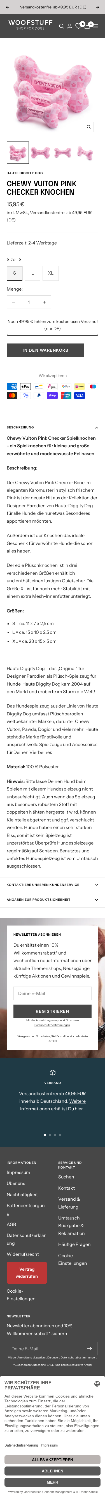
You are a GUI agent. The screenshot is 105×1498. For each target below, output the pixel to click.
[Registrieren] (89, 1349)
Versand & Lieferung (69, 1202)
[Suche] (61, 26)
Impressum (18, 1172)
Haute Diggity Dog (25, 173)
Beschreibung (20, 427)
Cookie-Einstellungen (21, 1294)
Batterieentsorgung (26, 1209)
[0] (78, 26)
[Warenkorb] (87, 26)
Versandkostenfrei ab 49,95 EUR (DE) (53, 7)
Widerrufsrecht (23, 1254)
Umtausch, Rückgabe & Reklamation (71, 1225)
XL (50, 273)
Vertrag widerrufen (27, 1272)
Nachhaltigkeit (22, 1194)
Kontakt (66, 1188)
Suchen (66, 1177)
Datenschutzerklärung (26, 1239)
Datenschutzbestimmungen (52, 1025)
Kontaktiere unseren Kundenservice (43, 885)
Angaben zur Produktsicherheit (39, 900)
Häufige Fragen (74, 1244)
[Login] (69, 26)
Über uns (16, 1183)
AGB (11, 1224)
